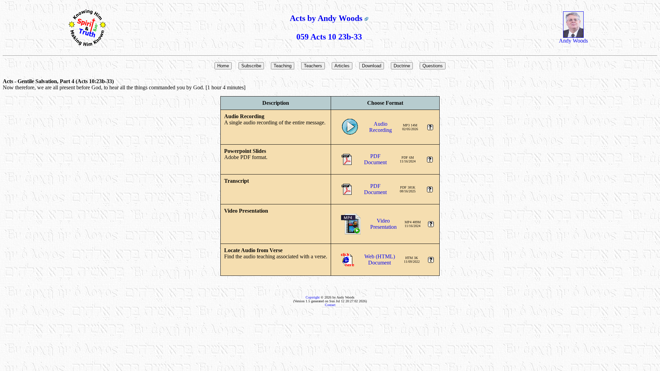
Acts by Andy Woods (327, 18)
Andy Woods (573, 41)
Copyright (313, 297)
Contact (330, 305)
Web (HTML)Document (379, 260)
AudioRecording (380, 127)
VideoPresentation (383, 224)
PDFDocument (375, 159)
